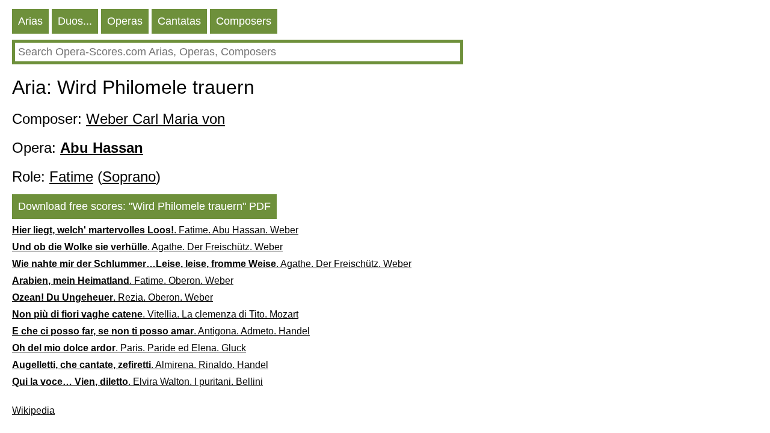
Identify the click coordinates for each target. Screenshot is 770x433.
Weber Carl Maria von (155, 119)
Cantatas (179, 21)
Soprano (129, 176)
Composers (243, 21)
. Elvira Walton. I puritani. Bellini (137, 381)
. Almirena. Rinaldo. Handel (140, 365)
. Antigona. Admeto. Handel (161, 331)
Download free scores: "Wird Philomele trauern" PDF (144, 206)
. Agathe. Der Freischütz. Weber (147, 247)
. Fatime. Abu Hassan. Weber (155, 230)
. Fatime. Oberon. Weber (122, 280)
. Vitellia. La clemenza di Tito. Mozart (155, 314)
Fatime (71, 176)
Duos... (75, 21)
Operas (125, 21)
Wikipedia (33, 410)
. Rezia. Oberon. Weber (112, 297)
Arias (30, 21)
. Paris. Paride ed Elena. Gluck (129, 348)
